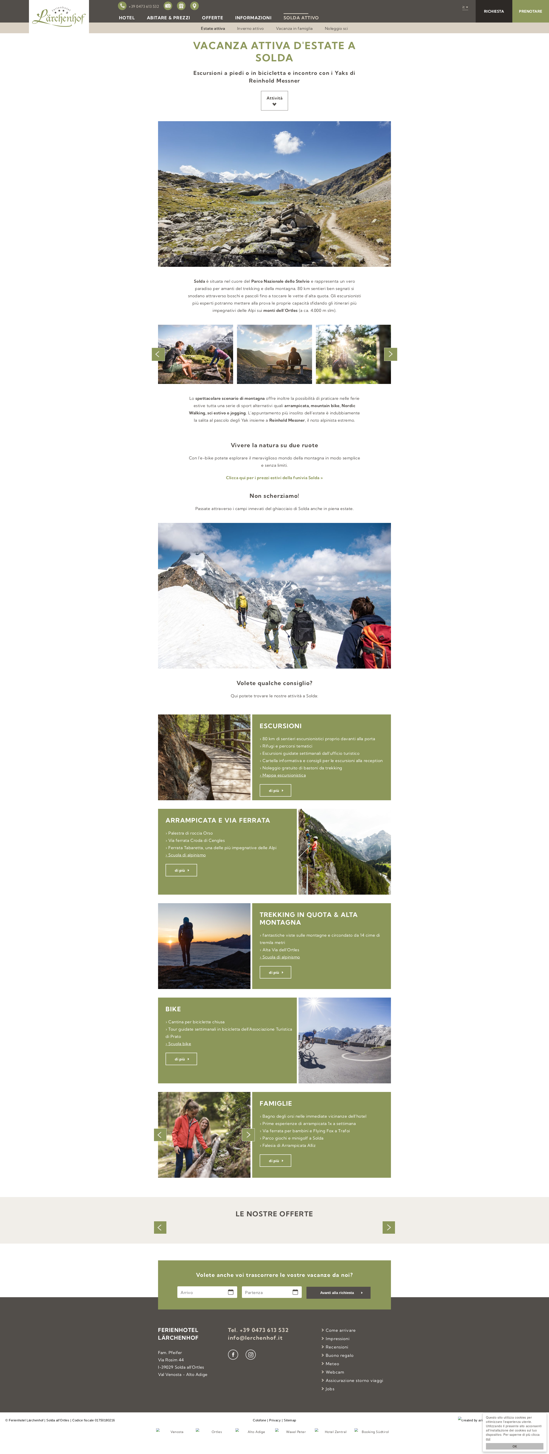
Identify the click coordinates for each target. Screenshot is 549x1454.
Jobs (330, 1388)
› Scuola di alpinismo (186, 855)
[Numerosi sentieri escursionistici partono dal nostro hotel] (274, 354)
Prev (158, 354)
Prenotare (530, 11)
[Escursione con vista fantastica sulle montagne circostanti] (195, 354)
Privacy (275, 1420)
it (463, 7)
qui (488, 1439)
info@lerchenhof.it (255, 1337)
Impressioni (338, 1338)
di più (274, 790)
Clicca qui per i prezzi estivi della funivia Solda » (274, 477)
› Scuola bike (178, 1043)
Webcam (335, 1372)
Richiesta (494, 11)
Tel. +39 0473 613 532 (258, 1330)
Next (390, 354)
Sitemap (290, 1420)
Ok (515, 1446)
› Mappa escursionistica (283, 775)
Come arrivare (341, 1330)
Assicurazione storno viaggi (354, 1380)
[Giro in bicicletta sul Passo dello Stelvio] (353, 354)
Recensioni (337, 1347)
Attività (275, 98)
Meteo (332, 1363)
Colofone (259, 1420)
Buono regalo (340, 1355)
